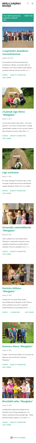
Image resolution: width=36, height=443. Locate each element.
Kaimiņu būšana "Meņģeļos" (11, 290)
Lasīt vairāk (6, 77)
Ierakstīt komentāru (18, 75)
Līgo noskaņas (10, 172)
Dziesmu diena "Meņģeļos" (17, 346)
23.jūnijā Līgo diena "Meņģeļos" (13, 113)
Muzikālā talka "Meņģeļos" (17, 401)
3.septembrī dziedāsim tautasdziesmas (15, 52)
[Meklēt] (28, 3)
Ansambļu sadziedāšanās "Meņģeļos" (16, 229)
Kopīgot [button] (5, 75)
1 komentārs (15, 312)
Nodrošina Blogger (19, 437)
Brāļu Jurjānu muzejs (11, 4)
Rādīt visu (29, 16)
